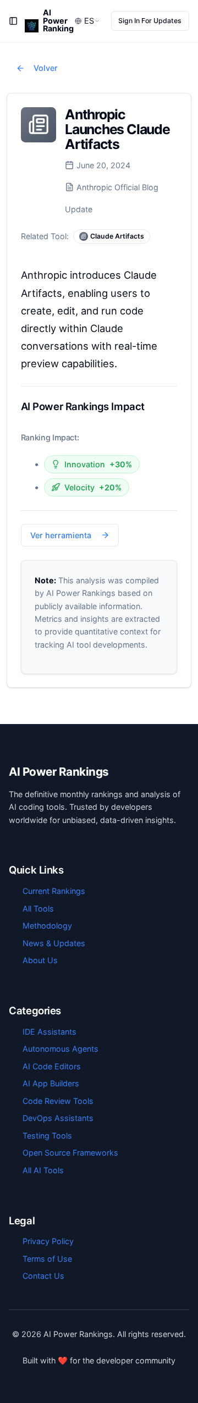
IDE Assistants (49, 1031)
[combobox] (87, 21)
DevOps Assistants (58, 1118)
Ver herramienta (60, 535)
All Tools (38, 908)
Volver (46, 68)
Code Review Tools (58, 1101)
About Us (40, 960)
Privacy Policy (48, 1241)
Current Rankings (54, 891)
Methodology (47, 925)
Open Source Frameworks (70, 1152)
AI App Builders (51, 1083)
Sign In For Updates (150, 20)
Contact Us (43, 1275)
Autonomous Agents (60, 1048)
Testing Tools (47, 1135)
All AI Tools (43, 1170)
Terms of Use (47, 1258)
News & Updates (54, 943)
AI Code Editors (52, 1066)
